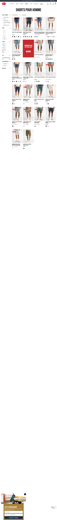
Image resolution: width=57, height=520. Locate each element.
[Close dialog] (25, 494)
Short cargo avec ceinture (27, 33)
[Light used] (12, 36)
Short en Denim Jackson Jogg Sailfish (17, 78)
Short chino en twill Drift (39, 100)
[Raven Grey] (24, 36)
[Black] (31, 36)
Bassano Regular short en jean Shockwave (49, 55)
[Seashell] (46, 36)
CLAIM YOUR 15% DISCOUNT (13, 517)
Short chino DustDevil (50, 77)
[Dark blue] (14, 36)
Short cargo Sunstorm (37, 122)
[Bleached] (16, 36)
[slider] (2, 57)
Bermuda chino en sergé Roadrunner (16, 145)
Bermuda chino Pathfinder (26, 100)
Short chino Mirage (38, 54)
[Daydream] (37, 36)
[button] (6, 15)
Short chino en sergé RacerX (50, 122)
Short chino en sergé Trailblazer (28, 78)
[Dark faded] (50, 59)
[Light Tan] (52, 36)
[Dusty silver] (20, 36)
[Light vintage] (12, 59)
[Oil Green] (53, 36)
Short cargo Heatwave (39, 77)
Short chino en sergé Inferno (17, 122)
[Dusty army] (48, 36)
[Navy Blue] (39, 81)
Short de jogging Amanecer (49, 100)
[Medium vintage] (14, 59)
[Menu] (55, 506)
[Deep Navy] (25, 36)
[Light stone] (52, 59)
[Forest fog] (35, 36)
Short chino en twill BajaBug (16, 100)
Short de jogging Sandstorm (27, 145)
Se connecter (48, 4)
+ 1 (22, 36)
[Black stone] (18, 36)
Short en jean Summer (17, 32)
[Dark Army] (27, 36)
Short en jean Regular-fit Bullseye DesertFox (39, 33)
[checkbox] (6, 17)
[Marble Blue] (50, 36)
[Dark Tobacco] (29, 36)
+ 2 (22, 81)
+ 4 (55, 36)
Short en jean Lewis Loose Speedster (16, 55)
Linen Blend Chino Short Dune (27, 122)
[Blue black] (16, 81)
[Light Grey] (18, 81)
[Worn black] (16, 59)
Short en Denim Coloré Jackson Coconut (50, 33)
